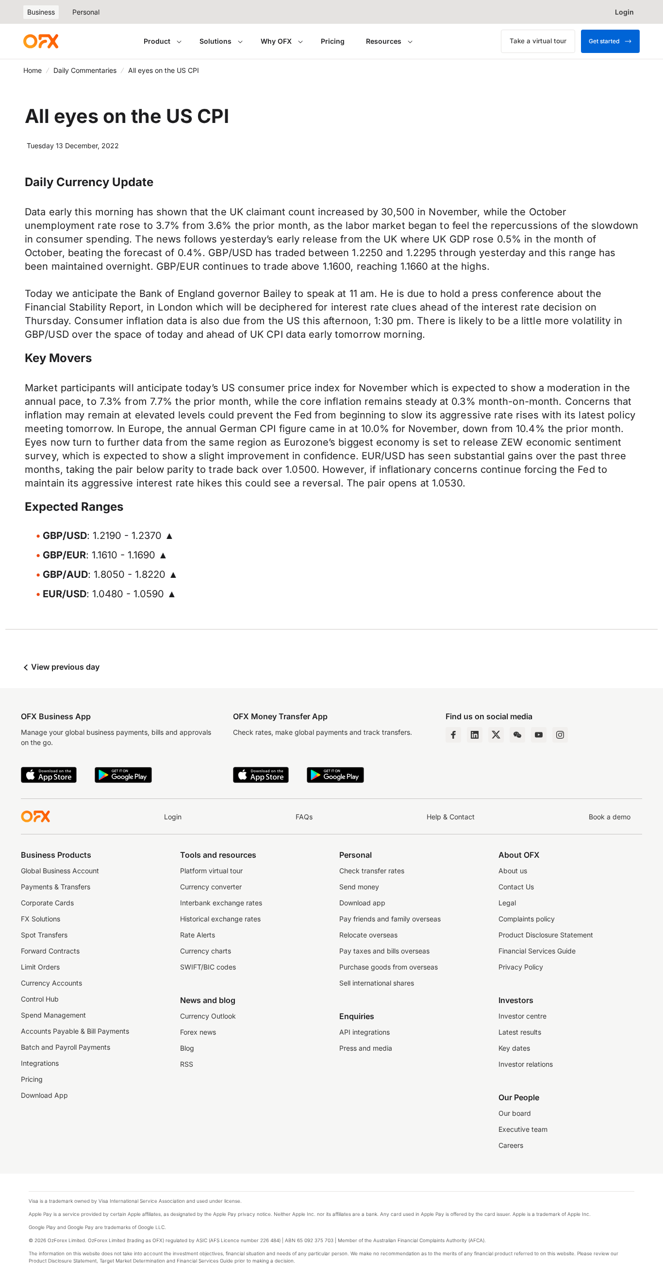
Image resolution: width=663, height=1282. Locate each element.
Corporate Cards (47, 903)
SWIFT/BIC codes (208, 967)
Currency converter (211, 887)
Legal (507, 903)
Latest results (519, 1032)
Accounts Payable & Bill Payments (75, 1031)
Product (157, 41)
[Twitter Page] (496, 735)
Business (41, 12)
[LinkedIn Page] (474, 735)
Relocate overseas (368, 935)
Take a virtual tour (538, 41)
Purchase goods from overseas (388, 967)
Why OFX (276, 41)
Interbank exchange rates (221, 903)
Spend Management (53, 1015)
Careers (510, 1145)
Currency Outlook (208, 1016)
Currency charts (205, 951)
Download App (44, 1095)
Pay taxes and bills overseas (384, 951)
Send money (359, 887)
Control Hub (40, 999)
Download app (362, 903)
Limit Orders (40, 967)
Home (32, 70)
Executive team (522, 1129)
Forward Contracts (50, 951)
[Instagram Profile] (560, 735)
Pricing (333, 41)
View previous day (64, 667)
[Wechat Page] (517, 735)
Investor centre (522, 1016)
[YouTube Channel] (539, 735)
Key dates (514, 1048)
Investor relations (525, 1064)
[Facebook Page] (453, 735)
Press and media (365, 1048)
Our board (514, 1113)
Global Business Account (60, 870)
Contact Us (516, 887)
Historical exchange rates (220, 919)
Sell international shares (376, 983)
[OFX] (40, 41)
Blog (187, 1048)
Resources (383, 41)
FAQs (304, 817)
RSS (186, 1064)
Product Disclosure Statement (545, 935)
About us (512, 870)
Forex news (198, 1032)
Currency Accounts (51, 983)
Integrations (40, 1063)
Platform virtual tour (211, 870)
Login (173, 817)
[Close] (332, 1224)
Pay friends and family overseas (390, 919)
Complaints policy (526, 919)
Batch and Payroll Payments (65, 1047)
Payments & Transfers (55, 887)
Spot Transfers (44, 935)
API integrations (364, 1032)
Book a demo (609, 817)
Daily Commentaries (84, 70)
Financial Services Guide (537, 951)
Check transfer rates (371, 870)
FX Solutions (40, 919)
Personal (85, 12)
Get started (604, 41)
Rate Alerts (197, 935)
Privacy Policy (520, 967)
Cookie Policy (65, 1256)
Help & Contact (451, 817)
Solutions (215, 41)
